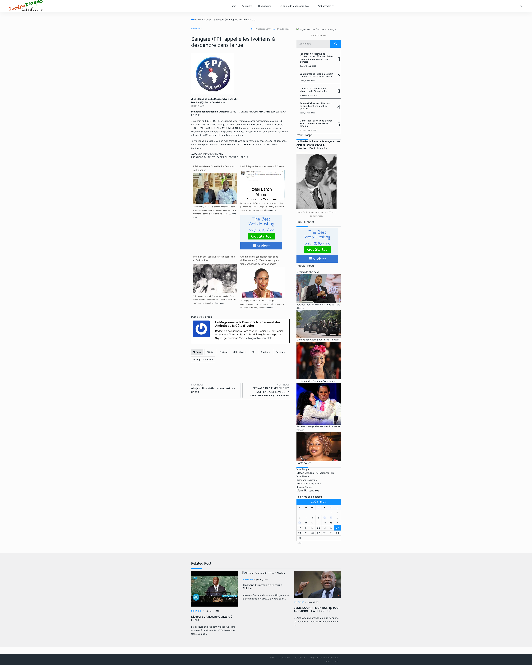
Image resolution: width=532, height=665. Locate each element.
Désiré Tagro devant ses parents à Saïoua (262, 166)
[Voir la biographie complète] (274, 338)
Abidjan (208, 19)
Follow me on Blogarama (309, 496)
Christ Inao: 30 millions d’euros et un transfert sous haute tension (316, 123)
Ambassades (324, 6)
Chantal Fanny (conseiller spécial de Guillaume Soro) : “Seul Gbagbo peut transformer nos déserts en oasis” (259, 260)
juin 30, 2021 (262, 579)
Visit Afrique (302, 469)
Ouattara (265, 352)
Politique (280, 352)
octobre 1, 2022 (212, 611)
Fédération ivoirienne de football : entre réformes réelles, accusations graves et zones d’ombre (317, 57)
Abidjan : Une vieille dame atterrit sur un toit (213, 388)
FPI (253, 352)
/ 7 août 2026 (312, 95)
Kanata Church (304, 487)
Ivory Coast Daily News (308, 483)
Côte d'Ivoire (239, 352)
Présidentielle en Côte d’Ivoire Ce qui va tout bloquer (214, 168)
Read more (271, 210)
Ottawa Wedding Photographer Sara (315, 472)
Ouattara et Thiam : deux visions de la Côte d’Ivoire (313, 90)
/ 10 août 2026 (310, 66)
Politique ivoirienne (203, 359)
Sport (302, 66)
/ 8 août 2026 (309, 81)
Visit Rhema (302, 476)
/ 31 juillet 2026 (310, 130)
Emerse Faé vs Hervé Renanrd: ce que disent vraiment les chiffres (316, 106)
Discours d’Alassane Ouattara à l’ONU (211, 618)
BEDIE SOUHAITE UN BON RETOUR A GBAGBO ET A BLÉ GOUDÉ (317, 609)
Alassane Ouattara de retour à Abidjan (262, 586)
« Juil (299, 543)
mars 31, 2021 (313, 602)
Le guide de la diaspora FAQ (294, 6)
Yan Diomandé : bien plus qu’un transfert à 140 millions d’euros (316, 75)
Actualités (247, 6)
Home (233, 6)
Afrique (223, 352)
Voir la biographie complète (256, 338)
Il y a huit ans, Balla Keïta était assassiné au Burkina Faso (214, 258)
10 (300, 522)
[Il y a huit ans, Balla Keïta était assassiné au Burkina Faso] (215, 278)
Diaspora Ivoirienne (306, 480)
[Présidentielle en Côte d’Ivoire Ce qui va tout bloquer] (215, 195)
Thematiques (264, 6)
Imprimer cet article (201, 316)
